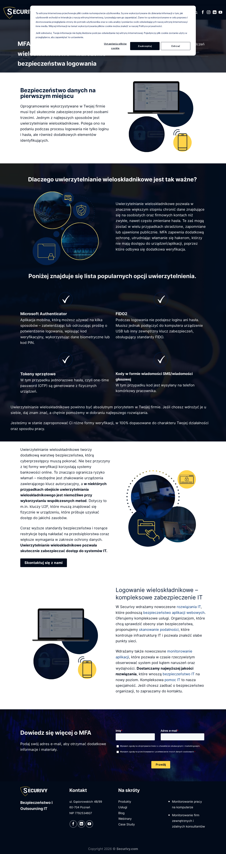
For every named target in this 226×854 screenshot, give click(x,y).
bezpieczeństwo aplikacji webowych (174, 612)
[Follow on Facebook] (203, 12)
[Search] (196, 12)
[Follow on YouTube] (220, 12)
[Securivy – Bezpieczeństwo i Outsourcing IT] (20, 13)
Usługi (122, 807)
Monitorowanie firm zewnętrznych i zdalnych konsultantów (188, 820)
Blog (121, 813)
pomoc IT (172, 680)
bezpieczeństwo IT (179, 674)
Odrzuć (175, 45)
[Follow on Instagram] (208, 12)
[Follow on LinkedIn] (214, 12)
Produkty (124, 801)
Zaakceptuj (145, 45)
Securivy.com (127, 849)
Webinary (125, 818)
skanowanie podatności (159, 629)
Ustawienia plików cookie (115, 46)
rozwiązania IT (189, 607)
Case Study (126, 824)
